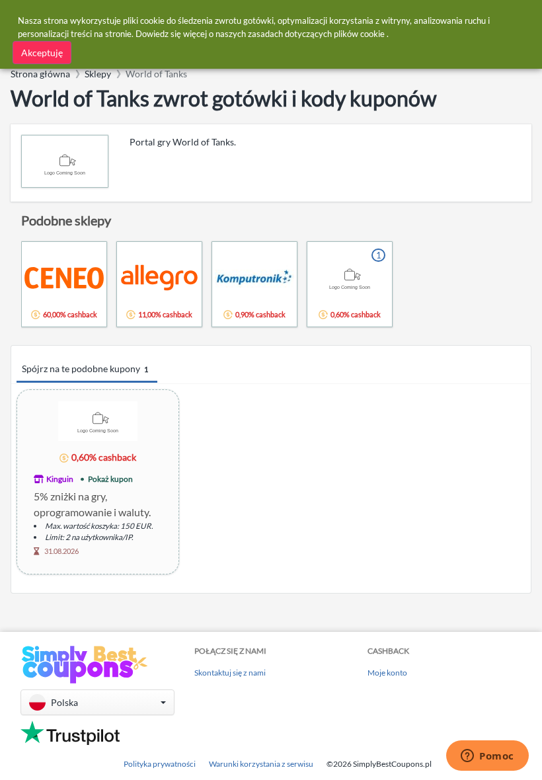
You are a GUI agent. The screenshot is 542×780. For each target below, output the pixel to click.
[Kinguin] (97, 420)
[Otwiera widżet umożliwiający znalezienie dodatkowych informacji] (487, 756)
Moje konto (387, 673)
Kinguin (59, 479)
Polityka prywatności (160, 764)
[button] (97, 702)
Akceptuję (42, 52)
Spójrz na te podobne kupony (85, 368)
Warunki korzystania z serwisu (261, 764)
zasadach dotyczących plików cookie (316, 33)
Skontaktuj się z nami (230, 673)
